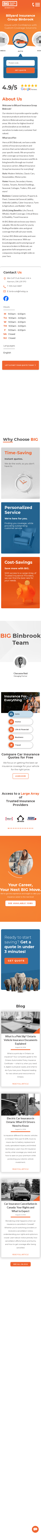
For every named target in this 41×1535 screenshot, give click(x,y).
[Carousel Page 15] (32, 828)
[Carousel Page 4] (13, 828)
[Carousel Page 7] (18, 828)
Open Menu (37, 4)
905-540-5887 (33, 4)
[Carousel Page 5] (15, 828)
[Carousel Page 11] (25, 828)
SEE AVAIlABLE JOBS (20, 903)
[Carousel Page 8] (20, 828)
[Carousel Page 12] (27, 828)
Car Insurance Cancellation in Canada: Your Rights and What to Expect (20, 1207)
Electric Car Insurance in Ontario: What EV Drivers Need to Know (20, 1122)
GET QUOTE (16, 960)
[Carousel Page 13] (29, 828)
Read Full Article (20, 1084)
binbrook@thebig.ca (18, 291)
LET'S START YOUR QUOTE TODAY (19, 365)
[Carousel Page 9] (22, 828)
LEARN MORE (20, 776)
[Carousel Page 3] (11, 828)
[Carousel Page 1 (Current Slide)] (8, 828)
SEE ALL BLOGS (20, 1264)
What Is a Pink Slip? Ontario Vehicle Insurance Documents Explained (20, 1040)
